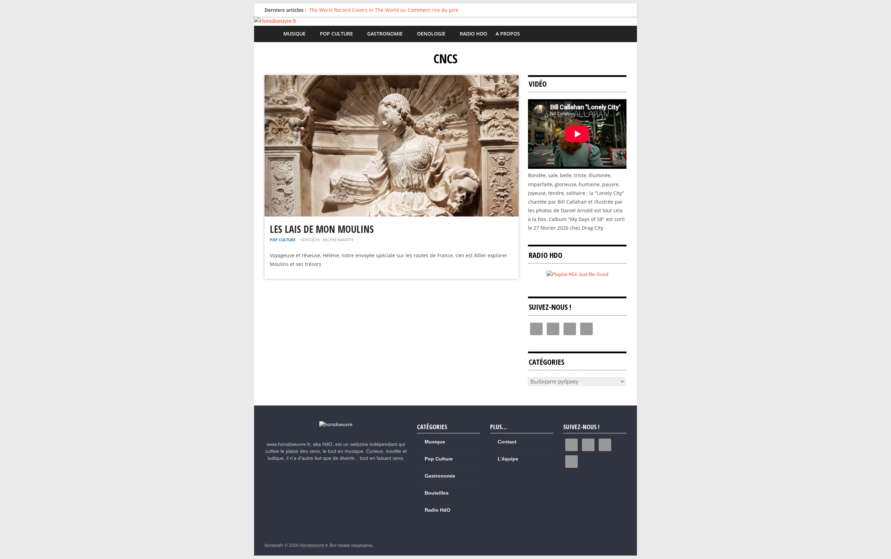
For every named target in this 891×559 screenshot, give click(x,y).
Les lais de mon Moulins (322, 229)
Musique (294, 33)
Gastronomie (385, 33)
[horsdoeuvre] (336, 424)
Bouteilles (437, 493)
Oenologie (431, 33)
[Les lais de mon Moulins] (392, 79)
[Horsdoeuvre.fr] (445, 21)
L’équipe (508, 459)
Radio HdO (473, 33)
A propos (508, 33)
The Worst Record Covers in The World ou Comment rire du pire (383, 10)
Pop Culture (336, 33)
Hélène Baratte (338, 239)
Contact (507, 441)
